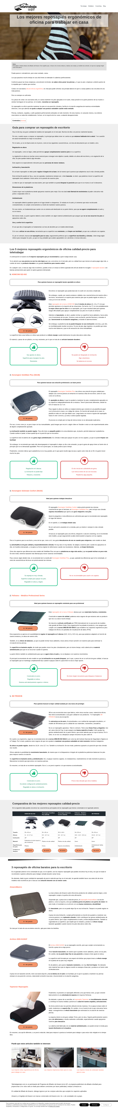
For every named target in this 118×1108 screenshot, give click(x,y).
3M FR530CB (17, 696)
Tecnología (84, 6)
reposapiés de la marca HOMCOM (63, 304)
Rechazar (94, 1104)
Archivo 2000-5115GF (57, 945)
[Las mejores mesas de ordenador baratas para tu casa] (92, 1066)
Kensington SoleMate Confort (67, 507)
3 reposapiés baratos (98, 268)
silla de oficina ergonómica (34, 89)
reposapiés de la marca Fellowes (62, 612)
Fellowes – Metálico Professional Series (28, 596)
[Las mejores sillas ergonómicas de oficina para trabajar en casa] (26, 1066)
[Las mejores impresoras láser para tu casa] (59, 1066)
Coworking (98, 6)
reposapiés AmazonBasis (89, 899)
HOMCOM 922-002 (19, 274)
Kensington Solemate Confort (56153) (27, 491)
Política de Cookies (54, 1106)
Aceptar (84, 1104)
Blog (104, 6)
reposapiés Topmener (82, 999)
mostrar (23, 120)
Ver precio (29, 850)
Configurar (106, 1104)
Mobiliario (91, 6)
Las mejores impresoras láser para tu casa (58, 1070)
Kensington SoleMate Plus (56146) (26, 375)
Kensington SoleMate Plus (66, 391)
